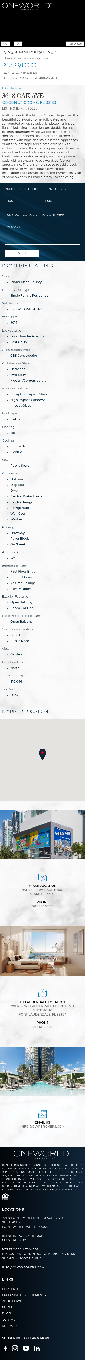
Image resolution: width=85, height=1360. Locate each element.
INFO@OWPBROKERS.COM (23, 1267)
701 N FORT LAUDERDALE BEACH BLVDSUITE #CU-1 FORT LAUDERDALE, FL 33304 (42, 1015)
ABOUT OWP (12, 1301)
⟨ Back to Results (13, 88)
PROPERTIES (12, 1289)
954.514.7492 (42, 1027)
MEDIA (7, 1307)
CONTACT (9, 1319)
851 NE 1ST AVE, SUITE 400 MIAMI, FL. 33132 (42, 896)
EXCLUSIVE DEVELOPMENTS (24, 1295)
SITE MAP (9, 1326)
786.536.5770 (42, 906)
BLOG (6, 1313)
